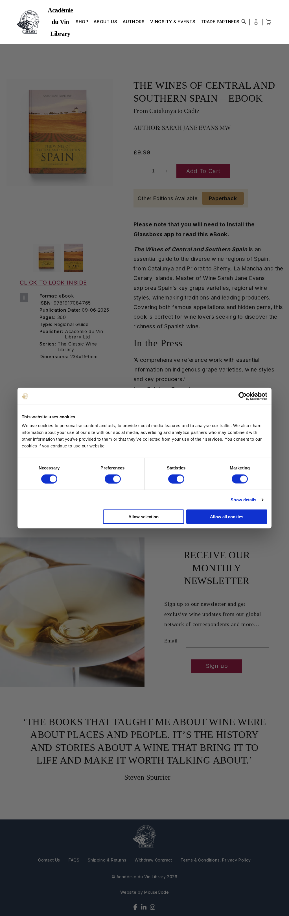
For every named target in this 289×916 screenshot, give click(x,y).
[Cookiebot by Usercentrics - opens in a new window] (242, 396)
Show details (243, 499)
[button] (244, 21)
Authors (133, 21)
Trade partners (220, 21)
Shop (82, 21)
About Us (105, 21)
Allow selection (143, 516)
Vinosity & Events (172, 21)
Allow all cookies (226, 516)
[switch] (113, 478)
